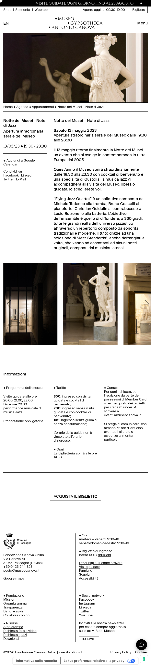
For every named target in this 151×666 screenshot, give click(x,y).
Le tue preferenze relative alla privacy (94, 661)
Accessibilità (89, 578)
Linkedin (85, 607)
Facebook (11, 175)
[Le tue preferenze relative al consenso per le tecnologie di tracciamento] (144, 659)
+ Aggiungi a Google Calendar (19, 162)
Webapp (41, 10)
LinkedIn (27, 175)
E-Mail (21, 179)
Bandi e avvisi (13, 611)
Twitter (8, 179)
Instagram (87, 603)
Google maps (13, 578)
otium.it (76, 652)
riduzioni (104, 555)
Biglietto (138, 10)
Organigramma (15, 603)
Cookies (141, 652)
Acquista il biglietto (76, 496)
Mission (9, 599)
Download (11, 639)
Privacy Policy (120, 652)
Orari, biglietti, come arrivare (100, 563)
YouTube (86, 615)
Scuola (84, 574)
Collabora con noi (16, 615)
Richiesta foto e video (20, 631)
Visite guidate (89, 567)
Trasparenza (13, 607)
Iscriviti (88, 639)
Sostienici (22, 10)
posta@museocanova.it (21, 570)
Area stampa (13, 627)
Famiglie (85, 570)
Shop (7, 10)
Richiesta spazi (15, 635)
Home (8, 107)
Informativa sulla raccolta (36, 661)
